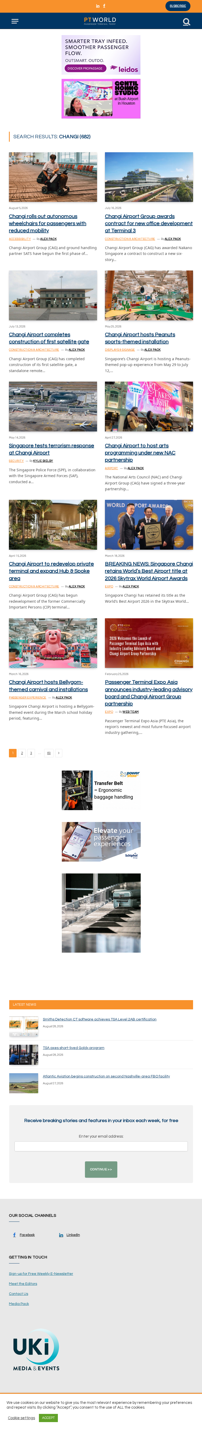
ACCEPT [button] (48, 1418)
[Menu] (15, 21)
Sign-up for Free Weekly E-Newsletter (41, 1274)
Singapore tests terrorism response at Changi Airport (51, 449)
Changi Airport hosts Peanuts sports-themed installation (140, 338)
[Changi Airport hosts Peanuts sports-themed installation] (149, 295)
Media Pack (19, 1304)
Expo (109, 586)
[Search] (186, 21)
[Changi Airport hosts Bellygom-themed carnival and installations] (53, 643)
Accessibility (20, 238)
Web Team (131, 711)
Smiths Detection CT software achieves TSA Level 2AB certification (99, 1019)
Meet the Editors (23, 1284)
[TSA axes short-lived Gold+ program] (23, 1055)
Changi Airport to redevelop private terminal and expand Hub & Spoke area (51, 571)
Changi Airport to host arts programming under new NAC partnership (140, 453)
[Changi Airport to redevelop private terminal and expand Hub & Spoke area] (53, 524)
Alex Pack (48, 238)
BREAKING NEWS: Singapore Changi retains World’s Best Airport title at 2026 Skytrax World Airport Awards (149, 571)
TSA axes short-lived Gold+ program (73, 1048)
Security (16, 460)
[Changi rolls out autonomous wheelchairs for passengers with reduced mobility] (53, 177)
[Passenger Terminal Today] (101, 21)
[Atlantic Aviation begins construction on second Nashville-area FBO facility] (23, 1083)
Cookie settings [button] (21, 1418)
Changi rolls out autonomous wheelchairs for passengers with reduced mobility (47, 223)
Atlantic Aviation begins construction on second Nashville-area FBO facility (106, 1076)
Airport (111, 468)
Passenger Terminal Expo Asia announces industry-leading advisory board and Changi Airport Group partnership (149, 693)
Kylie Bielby (43, 460)
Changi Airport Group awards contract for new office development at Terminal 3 (149, 223)
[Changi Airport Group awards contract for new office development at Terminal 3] (149, 177)
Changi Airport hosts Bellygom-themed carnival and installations (48, 686)
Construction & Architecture (130, 238)
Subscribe (178, 5)
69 (49, 753)
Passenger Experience (27, 697)
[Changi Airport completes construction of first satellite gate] (53, 295)
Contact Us (18, 1294)
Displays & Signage (120, 349)
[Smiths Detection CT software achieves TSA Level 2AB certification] (23, 1026)
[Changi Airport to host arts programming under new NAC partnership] (149, 406)
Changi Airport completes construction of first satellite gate (49, 338)
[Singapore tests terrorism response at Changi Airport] (53, 406)
